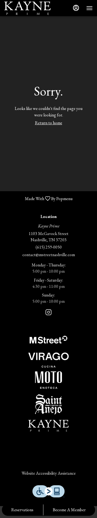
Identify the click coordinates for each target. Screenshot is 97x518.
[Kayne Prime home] (28, 8)
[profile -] (76, 8)
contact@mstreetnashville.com (48, 255)
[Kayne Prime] (48, 425)
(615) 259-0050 (49, 247)
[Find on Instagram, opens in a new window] (48, 313)
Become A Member (69, 510)
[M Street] (48, 339)
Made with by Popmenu (38, 198)
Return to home (48, 123)
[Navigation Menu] (89, 8)
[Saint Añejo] (48, 403)
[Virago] (48, 355)
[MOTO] (48, 376)
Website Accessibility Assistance (49, 473)
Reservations (22, 510)
